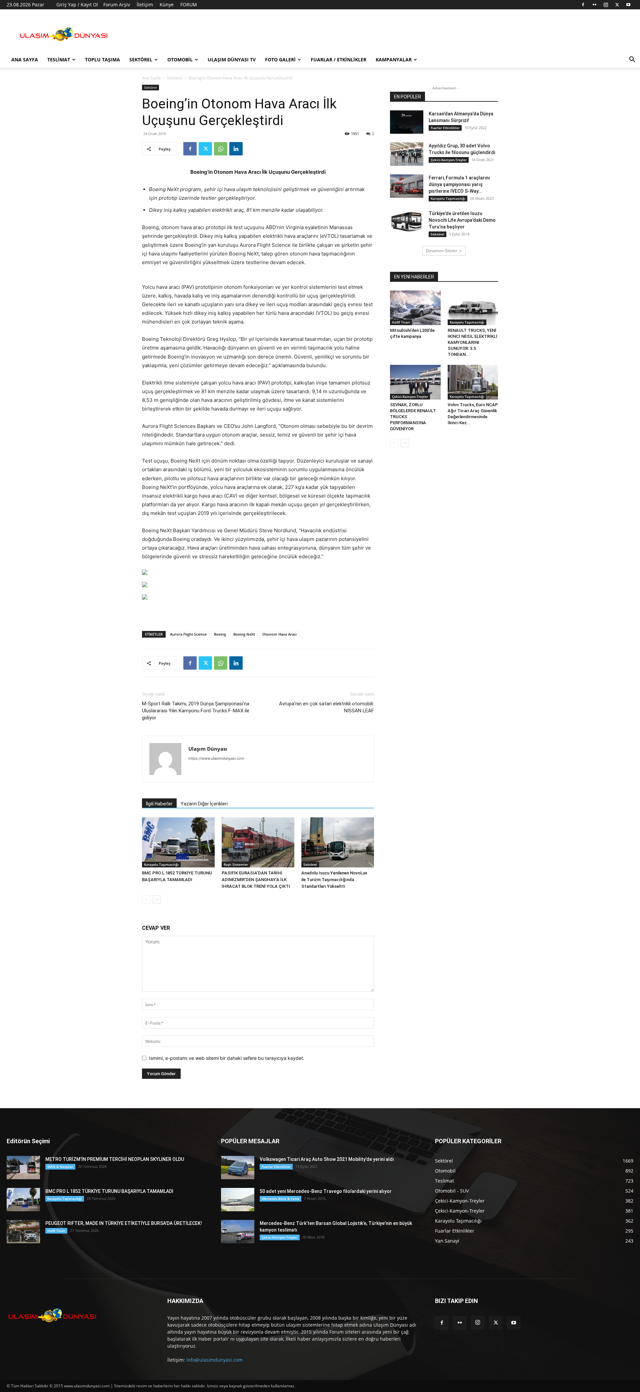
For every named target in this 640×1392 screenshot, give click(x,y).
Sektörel (140, 59)
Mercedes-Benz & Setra (280, 1198)
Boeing (220, 634)
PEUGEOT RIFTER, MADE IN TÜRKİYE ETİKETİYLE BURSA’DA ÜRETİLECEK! (123, 1223)
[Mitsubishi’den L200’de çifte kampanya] (415, 307)
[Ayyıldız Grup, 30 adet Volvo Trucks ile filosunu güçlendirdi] (406, 154)
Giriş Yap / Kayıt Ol (77, 4)
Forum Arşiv (116, 4)
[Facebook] (583, 4)
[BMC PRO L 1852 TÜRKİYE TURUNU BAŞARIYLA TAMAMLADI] (178, 842)
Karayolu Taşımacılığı (161, 864)
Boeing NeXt (244, 634)
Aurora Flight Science (188, 634)
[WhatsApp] (220, 148)
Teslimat (58, 59)
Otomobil (180, 59)
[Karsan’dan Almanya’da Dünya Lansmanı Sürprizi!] (406, 122)
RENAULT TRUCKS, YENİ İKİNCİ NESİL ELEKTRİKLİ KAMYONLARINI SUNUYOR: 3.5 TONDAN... (472, 342)
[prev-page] (146, 899)
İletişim (145, 4)
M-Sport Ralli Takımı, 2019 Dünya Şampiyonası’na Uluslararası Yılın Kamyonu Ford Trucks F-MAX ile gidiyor (195, 711)
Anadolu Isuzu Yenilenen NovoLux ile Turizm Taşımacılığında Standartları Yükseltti (334, 879)
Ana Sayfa (24, 59)
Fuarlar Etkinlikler (445, 127)
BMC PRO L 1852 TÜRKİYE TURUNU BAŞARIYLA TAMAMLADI (109, 1191)
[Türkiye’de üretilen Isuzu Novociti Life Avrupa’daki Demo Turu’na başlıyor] (406, 221)
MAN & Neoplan (60, 1166)
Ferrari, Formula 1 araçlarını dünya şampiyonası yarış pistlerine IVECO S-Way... (459, 184)
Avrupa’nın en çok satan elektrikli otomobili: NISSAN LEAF (326, 707)
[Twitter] (617, 4)
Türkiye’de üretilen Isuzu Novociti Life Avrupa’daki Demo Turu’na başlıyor (462, 220)
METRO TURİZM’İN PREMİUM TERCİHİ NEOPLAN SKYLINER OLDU (114, 1159)
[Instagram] (606, 4)
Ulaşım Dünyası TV (232, 59)
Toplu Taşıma (102, 59)
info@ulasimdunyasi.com (214, 1360)
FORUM (188, 4)
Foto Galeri (280, 59)
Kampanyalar (394, 59)
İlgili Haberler (159, 803)
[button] (632, 60)
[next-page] (157, 899)
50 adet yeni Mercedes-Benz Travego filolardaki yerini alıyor (326, 1191)
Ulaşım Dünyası (207, 748)
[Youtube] (628, 4)
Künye (167, 4)
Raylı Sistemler (236, 864)
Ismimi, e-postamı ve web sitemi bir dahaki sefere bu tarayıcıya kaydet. (226, 1058)
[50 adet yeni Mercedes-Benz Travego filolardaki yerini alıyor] (237, 1199)
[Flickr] (594, 4)
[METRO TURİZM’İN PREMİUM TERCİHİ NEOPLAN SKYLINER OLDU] (23, 1167)
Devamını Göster (441, 250)
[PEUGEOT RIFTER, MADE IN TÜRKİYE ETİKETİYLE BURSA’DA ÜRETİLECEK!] (23, 1231)
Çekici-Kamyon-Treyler (449, 159)
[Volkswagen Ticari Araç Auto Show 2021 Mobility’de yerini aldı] (237, 1167)
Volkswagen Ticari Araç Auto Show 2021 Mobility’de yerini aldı (327, 1159)
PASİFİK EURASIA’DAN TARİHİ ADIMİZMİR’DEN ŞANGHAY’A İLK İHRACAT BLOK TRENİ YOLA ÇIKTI (256, 879)
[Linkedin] (236, 148)
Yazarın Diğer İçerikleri (204, 803)
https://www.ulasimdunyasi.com (216, 758)
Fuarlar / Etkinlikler (338, 59)
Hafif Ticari (401, 322)
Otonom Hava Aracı (279, 634)
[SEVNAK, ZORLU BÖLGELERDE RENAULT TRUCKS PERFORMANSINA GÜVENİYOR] (415, 382)
